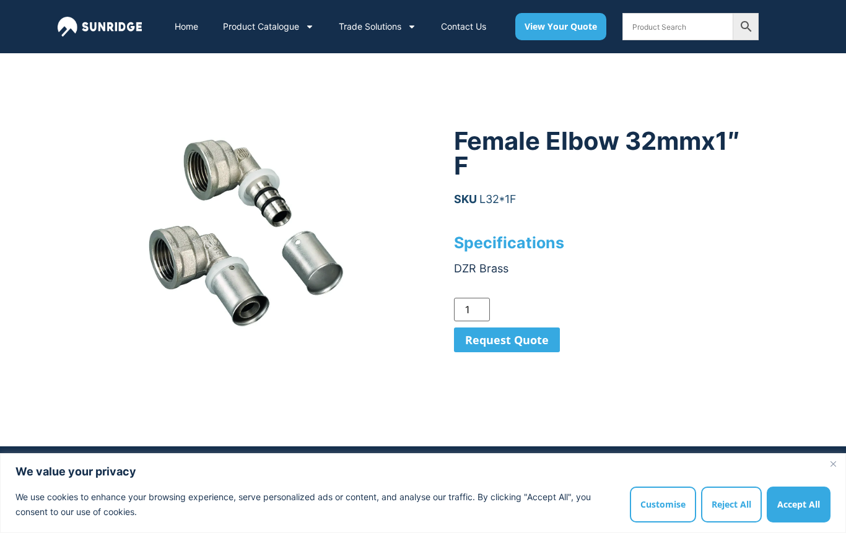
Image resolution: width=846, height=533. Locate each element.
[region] (423, 493)
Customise (663, 504)
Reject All (731, 504)
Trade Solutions (370, 26)
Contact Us (463, 26)
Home (186, 26)
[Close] (833, 463)
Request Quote (507, 339)
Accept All (798, 504)
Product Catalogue (261, 26)
